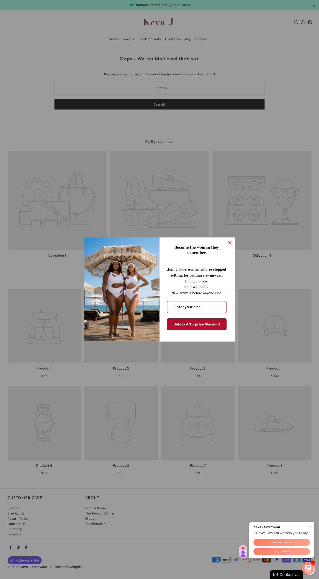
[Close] (230, 242)
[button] (308, 568)
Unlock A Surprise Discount (196, 324)
